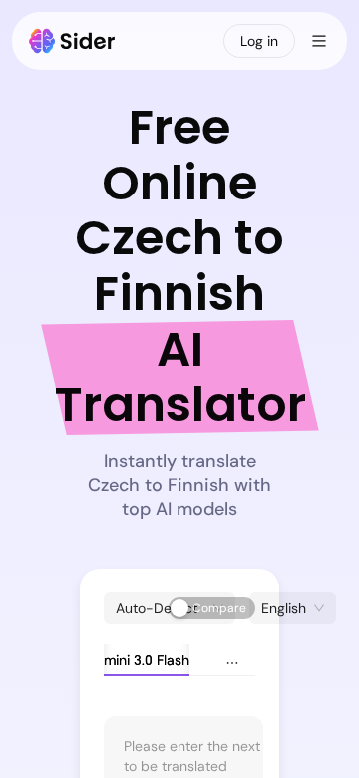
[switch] (212, 608)
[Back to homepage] (72, 41)
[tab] (123, 660)
